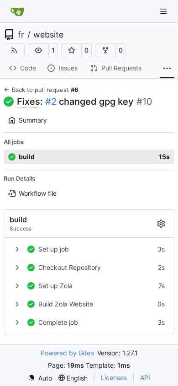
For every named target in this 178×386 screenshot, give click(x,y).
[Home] (17, 11)
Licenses (114, 377)
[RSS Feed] (14, 50)
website (48, 34)
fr (21, 34)
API (145, 377)
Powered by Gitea (67, 353)
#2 (51, 101)
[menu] (40, 378)
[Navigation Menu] (164, 11)
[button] (38, 50)
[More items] (167, 68)
